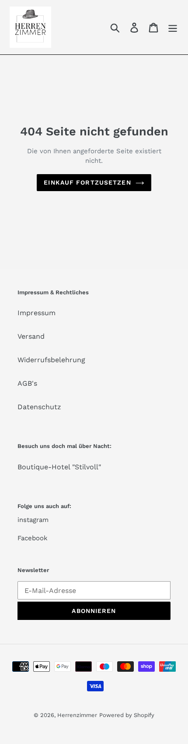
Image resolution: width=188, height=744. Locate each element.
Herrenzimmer (77, 715)
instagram (33, 520)
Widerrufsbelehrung (51, 360)
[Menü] (172, 27)
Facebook (32, 538)
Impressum (36, 313)
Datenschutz (39, 407)
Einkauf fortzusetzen (87, 182)
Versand (31, 336)
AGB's (27, 383)
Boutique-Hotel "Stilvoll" (59, 467)
